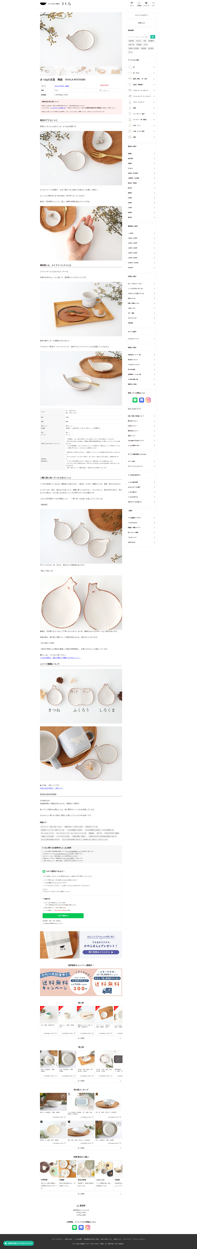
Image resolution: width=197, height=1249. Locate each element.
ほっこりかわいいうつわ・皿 (78, 833)
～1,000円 (130, 233)
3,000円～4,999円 (132, 248)
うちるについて (132, 537)
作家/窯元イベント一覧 (91, 826)
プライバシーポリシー (139, 1239)
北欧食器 (143, 48)
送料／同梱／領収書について (136, 416)
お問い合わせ (131, 542)
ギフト (130, 52)
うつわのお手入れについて (62, 853)
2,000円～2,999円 (132, 243)
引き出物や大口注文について (136, 440)
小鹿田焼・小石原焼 (133, 178)
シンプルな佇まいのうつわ (135, 288)
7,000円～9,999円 (132, 258)
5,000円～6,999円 (132, 253)
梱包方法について (133, 430)
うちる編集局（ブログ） (134, 517)
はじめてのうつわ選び (134, 487)
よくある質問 (78, 1239)
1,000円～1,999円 (78, 826)
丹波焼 (130, 202)
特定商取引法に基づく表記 (91, 1239)
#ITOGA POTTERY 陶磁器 (112, 833)
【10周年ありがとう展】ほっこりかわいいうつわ (94, 839)
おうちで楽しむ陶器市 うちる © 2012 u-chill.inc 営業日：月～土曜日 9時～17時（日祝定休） (98, 1243)
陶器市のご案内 (132, 384)
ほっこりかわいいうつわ (47, 833)
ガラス (146, 44)
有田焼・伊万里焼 (134, 48)
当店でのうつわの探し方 (134, 502)
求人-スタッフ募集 (133, 532)
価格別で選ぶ (68, 826)
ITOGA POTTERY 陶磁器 (62, 86)
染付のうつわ (131, 298)
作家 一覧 (99, 833)
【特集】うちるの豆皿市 (47, 836)
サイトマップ (127, 1239)
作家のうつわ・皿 (59, 830)
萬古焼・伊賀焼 (132, 183)
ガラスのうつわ (132, 318)
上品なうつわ (131, 308)
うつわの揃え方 (132, 492)
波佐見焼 (131, 41)
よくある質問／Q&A (133, 445)
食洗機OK (151, 41)
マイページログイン (141, 15)
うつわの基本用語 (133, 482)
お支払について (132, 426)
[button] (46, 71)
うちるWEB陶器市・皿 (107, 830)
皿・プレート (44, 826)
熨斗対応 (150, 48)
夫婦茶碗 (138, 44)
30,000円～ (131, 267)
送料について (117, 1239)
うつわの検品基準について (74, 851)
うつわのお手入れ (133, 497)
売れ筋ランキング (133, 359)
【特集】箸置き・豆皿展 (79, 836)
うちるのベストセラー (134, 364)
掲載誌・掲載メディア (134, 527)
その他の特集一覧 (133, 379)
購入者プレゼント (133, 421)
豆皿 (145, 41)
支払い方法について (106, 1239)
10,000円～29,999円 (133, 262)
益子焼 (130, 188)
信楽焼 (130, 163)
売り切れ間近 (131, 369)
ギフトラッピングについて (135, 466)
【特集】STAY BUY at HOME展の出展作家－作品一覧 (102, 836)
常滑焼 (130, 212)
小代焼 (130, 207)
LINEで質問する (63, 915)
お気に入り (141, 23)
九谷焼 (130, 197)
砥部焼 (130, 193)
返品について (131, 435)
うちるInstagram (132, 522)
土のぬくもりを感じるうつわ (136, 293)
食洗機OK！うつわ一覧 (134, 374)
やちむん (138, 41)
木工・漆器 (131, 313)
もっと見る (81, 1038)
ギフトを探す (131, 461)
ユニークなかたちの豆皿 (63, 836)
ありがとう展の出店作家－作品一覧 (50, 839)
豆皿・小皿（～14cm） (56, 826)
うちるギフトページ (133, 338)
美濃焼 (130, 153)
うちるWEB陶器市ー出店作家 (74, 830)
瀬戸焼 (130, 217)
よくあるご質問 (68, 858)
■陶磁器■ (91, 833)
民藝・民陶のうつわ (133, 303)
